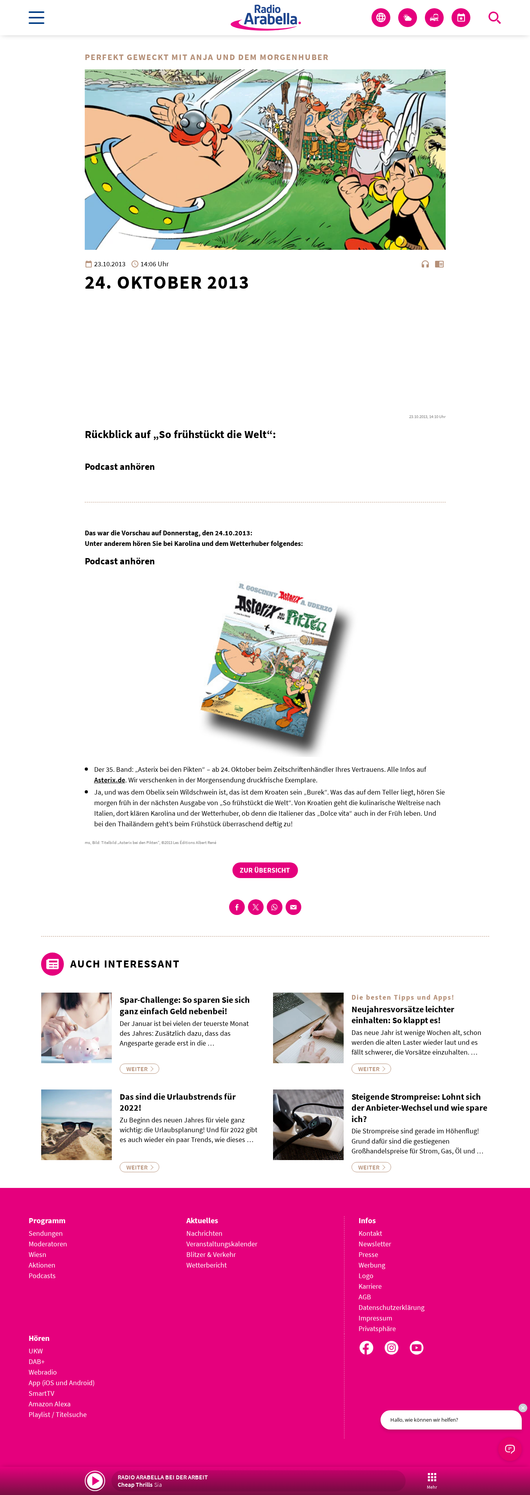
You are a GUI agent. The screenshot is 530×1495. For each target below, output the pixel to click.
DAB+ (37, 1361)
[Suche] (495, 18)
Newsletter (375, 1243)
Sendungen (46, 1233)
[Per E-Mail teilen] (293, 907)
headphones (425, 264)
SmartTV (41, 1393)
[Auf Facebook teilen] (237, 907)
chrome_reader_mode (439, 264)
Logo (366, 1275)
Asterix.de (109, 779)
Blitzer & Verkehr (211, 1254)
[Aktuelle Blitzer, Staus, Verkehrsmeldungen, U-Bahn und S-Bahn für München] (434, 17)
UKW (36, 1350)
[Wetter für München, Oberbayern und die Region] (407, 17)
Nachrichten (204, 1233)
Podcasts (42, 1275)
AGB (365, 1296)
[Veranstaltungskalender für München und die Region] (461, 17)
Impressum (375, 1317)
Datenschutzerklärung (391, 1307)
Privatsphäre (377, 1328)
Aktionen (42, 1264)
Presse (368, 1254)
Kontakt (370, 1233)
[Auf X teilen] (256, 907)
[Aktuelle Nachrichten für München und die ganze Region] (381, 17)
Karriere (370, 1286)
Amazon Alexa (50, 1403)
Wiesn (37, 1254)
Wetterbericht (206, 1264)
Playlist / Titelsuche (58, 1414)
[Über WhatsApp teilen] (274, 907)
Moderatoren (48, 1243)
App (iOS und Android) (62, 1382)
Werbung (372, 1264)
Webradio (43, 1372)
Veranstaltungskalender (221, 1243)
